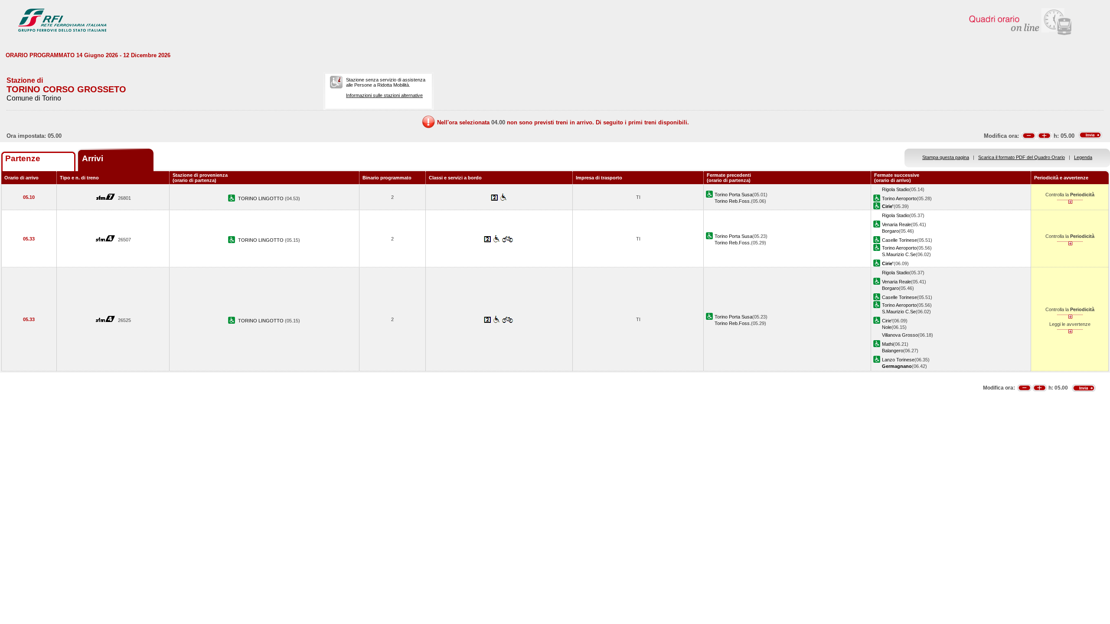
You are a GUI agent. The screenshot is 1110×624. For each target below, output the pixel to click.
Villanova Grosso (900, 335)
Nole (886, 327)
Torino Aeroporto (899, 198)
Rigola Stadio (895, 189)
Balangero (892, 350)
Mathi (887, 344)
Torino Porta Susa (733, 194)
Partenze (22, 158)
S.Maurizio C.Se (899, 254)
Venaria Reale (896, 224)
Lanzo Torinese (898, 359)
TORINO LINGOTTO (261, 198)
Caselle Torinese (899, 240)
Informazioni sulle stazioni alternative (384, 95)
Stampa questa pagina (945, 157)
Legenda (1083, 157)
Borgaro (890, 231)
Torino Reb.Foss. (733, 201)
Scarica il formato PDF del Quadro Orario (1021, 157)
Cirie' (887, 320)
